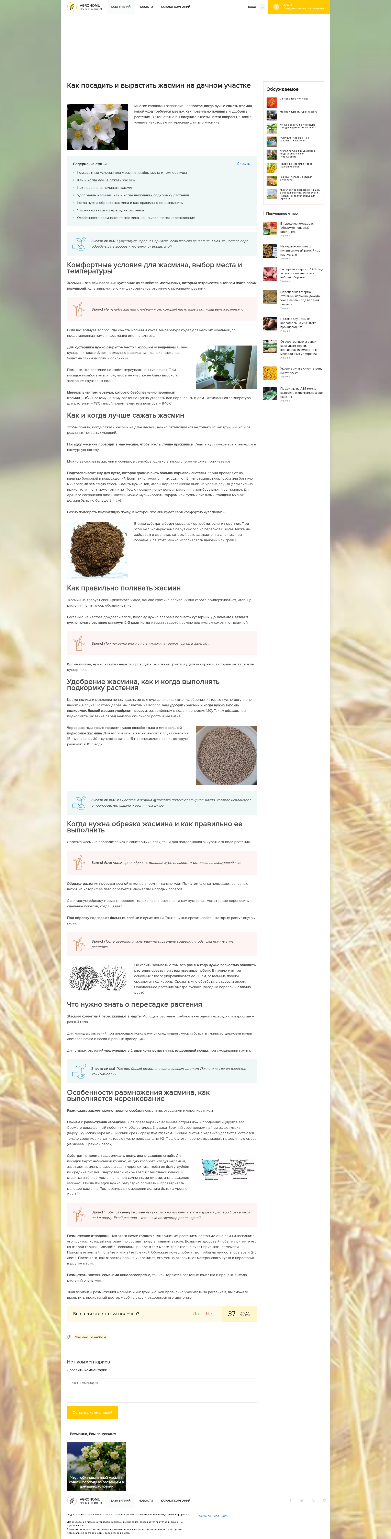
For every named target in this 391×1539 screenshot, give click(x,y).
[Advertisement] (195, 44)
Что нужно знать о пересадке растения (110, 210)
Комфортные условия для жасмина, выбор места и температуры (132, 172)
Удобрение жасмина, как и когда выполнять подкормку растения (133, 195)
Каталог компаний (175, 7)
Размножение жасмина (90, 1337)
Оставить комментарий (92, 1412)
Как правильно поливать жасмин (105, 187)
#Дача (303, 6)
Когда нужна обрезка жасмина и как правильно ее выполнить (130, 202)
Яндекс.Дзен (112, 1514)
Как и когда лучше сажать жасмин (106, 180)
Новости (146, 7)
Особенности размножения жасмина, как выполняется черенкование (136, 217)
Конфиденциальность (213, 1516)
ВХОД (252, 7)
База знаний (121, 7)
